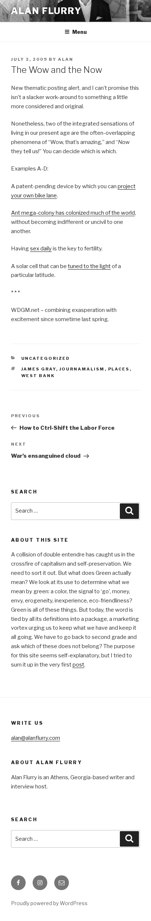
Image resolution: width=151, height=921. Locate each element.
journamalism (82, 369)
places (119, 369)
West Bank (38, 375)
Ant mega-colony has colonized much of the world (73, 213)
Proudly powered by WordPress (49, 903)
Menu (79, 32)
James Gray (38, 369)
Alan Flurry (46, 11)
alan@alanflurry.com (35, 738)
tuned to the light (89, 266)
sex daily (41, 248)
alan (65, 59)
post (78, 664)
